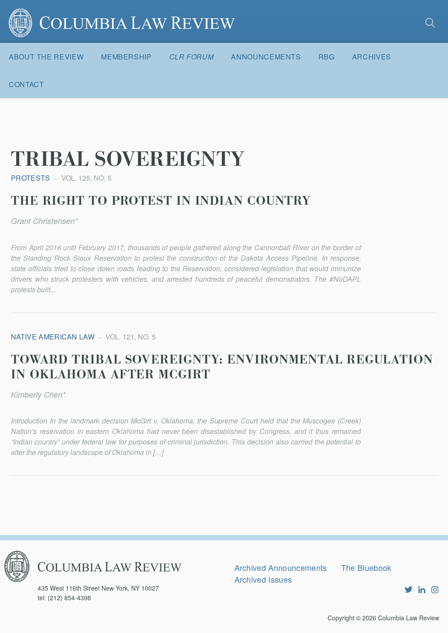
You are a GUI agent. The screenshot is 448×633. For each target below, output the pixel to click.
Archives (371, 57)
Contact (26, 84)
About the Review (46, 57)
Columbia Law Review (408, 617)
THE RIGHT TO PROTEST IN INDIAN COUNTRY (161, 201)
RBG (326, 57)
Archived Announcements (280, 567)
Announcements (266, 57)
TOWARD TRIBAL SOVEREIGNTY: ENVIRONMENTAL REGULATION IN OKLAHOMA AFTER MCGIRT (222, 367)
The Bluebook (366, 567)
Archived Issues (263, 579)
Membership (126, 57)
